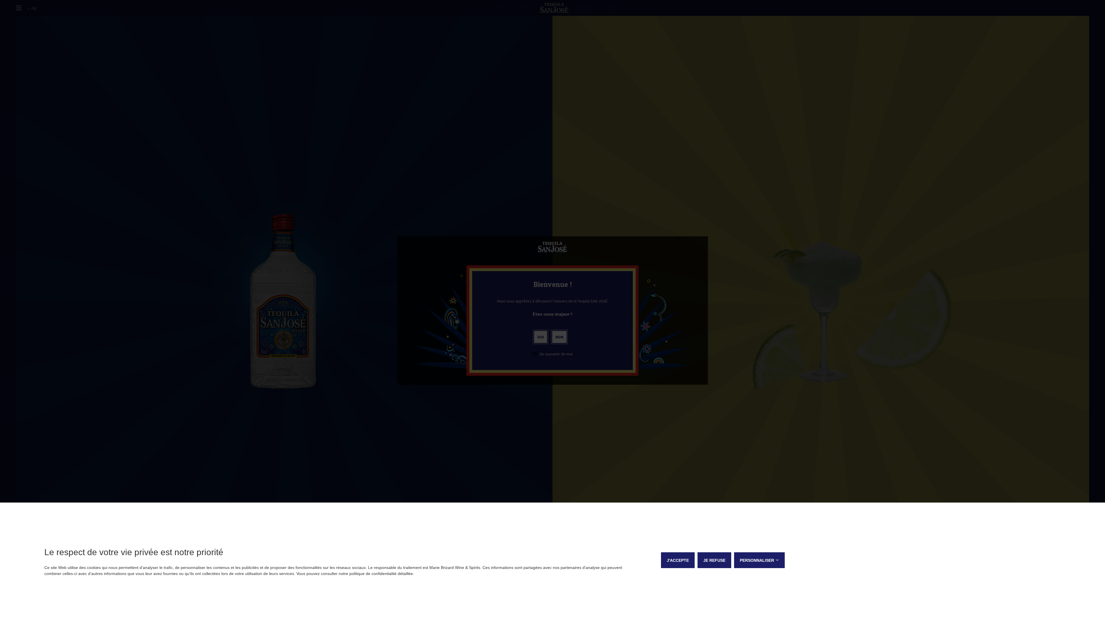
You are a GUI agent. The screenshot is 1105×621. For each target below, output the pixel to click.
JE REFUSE (714, 560)
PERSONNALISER (757, 560)
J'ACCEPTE (678, 560)
